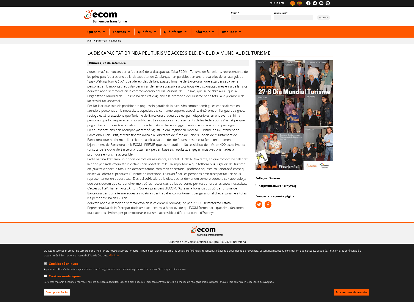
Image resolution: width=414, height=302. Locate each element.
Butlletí (278, 3)
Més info (114, 255)
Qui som (98, 32)
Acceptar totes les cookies (351, 292)
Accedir (323, 17)
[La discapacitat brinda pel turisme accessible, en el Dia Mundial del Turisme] (292, 3)
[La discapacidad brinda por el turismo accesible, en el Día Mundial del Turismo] (299, 3)
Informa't (206, 32)
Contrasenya (280, 12)
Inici (89, 41)
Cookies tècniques (63, 263)
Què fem (149, 32)
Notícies (116, 41)
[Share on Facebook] (268, 204)
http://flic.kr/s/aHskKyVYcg (277, 186)
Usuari (235, 12)
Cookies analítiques (65, 276)
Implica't (233, 32)
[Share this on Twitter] (259, 204)
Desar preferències (57, 292)
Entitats (123, 32)
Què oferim (177, 32)
